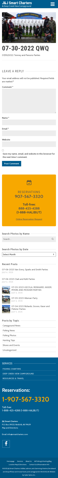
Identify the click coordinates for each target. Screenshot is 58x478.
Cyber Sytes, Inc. (29, 475)
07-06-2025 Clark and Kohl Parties (18, 279)
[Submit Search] (52, 239)
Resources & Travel (13, 378)
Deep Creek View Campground (18, 373)
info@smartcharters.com (17, 434)
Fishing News (9, 330)
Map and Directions (10, 428)
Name (5, 118)
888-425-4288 (29, 208)
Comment (7, 87)
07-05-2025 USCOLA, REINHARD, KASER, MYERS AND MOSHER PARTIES (31, 288)
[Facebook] (6, 444)
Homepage (10, 461)
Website (6, 139)
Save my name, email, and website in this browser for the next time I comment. (29, 155)
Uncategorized (9, 350)
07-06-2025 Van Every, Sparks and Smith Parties (25, 269)
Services (20, 461)
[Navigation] (52, 4)
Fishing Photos (9, 335)
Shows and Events (11, 345)
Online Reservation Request (29, 219)
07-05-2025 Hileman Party (24, 298)
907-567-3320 (29, 196)
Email (5, 128)
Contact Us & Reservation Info (39, 464)
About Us (29, 461)
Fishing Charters (12, 369)
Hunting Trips (9, 340)
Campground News (11, 325)
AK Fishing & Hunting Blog (42, 461)
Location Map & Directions (17, 464)
